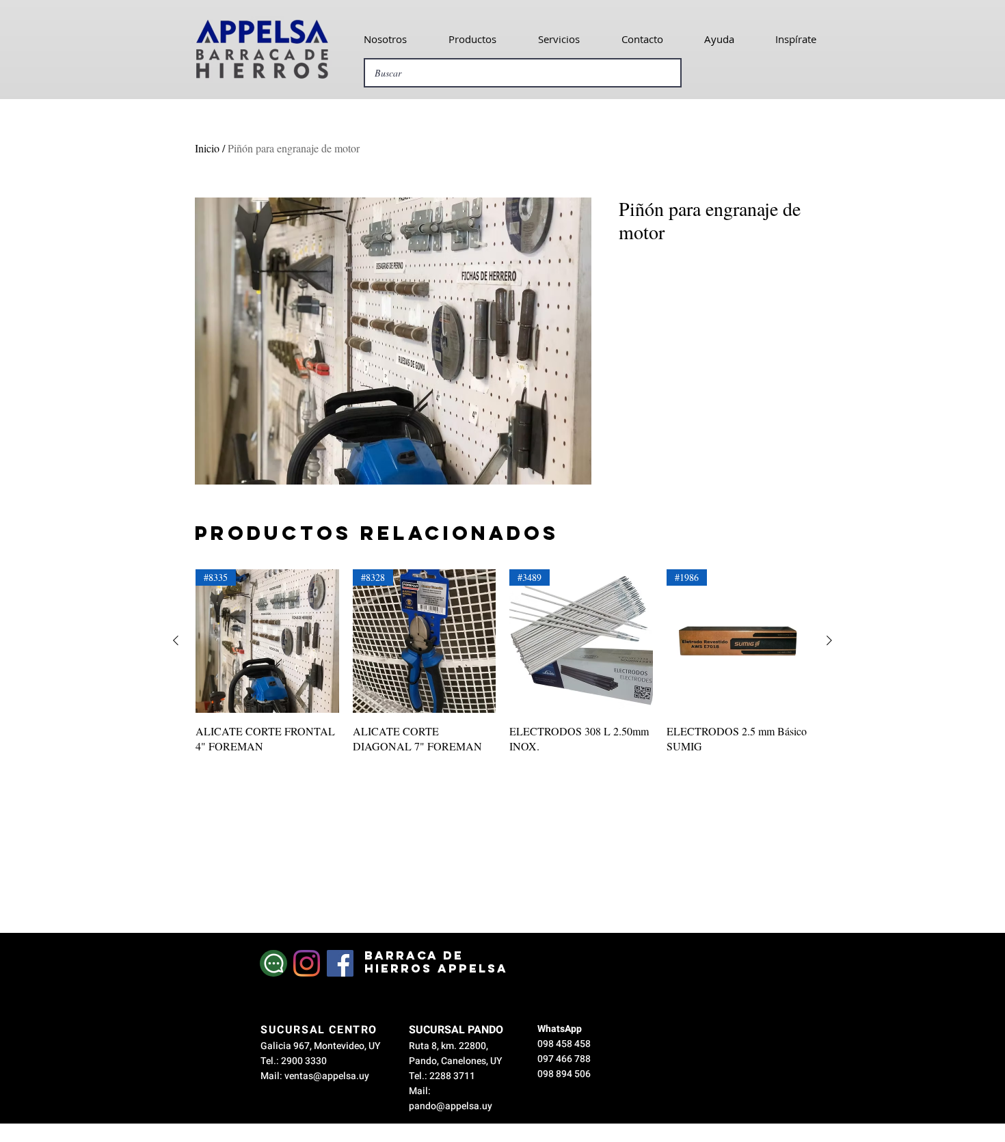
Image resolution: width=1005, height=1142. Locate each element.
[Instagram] (306, 963)
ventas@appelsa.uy (326, 1076)
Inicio (207, 148)
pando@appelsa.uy (450, 1106)
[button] (385, 39)
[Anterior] (176, 640)
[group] (503, 669)
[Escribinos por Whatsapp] (273, 963)
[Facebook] (340, 963)
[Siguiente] (829, 640)
